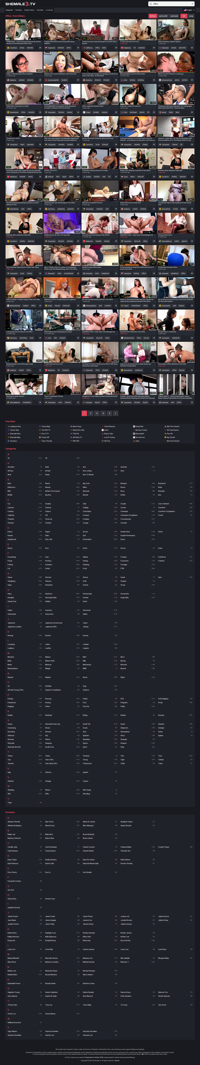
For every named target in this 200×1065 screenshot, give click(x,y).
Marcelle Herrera (62, 958)
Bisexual (100, 491)
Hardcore (62, 594)
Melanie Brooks (100, 962)
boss (97, 144)
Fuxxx (125, 177)
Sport (100, 747)
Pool (100, 703)
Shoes (62, 728)
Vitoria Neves (62, 1014)
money (175, 209)
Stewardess (138, 732)
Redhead (62, 715)
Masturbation (25, 668)
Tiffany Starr (25, 1005)
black (171, 112)
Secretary (25, 732)
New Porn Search (173, 441)
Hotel (100, 601)
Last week (174, 16)
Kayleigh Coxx (62, 933)
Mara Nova (25, 962)
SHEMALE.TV (20, 4)
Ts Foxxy (138, 1005)
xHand (163, 112)
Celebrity (25, 515)
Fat (25, 568)
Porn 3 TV (45, 434)
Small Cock (62, 747)
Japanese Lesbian (25, 627)
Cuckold (138, 523)
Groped (138, 581)
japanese (30, 144)
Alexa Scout (62, 826)
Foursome (138, 561)
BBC (25, 491)
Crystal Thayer (175, 847)
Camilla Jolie (25, 847)
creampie (141, 48)
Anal (25, 475)
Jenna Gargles (62, 920)
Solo (100, 732)
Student (175, 724)
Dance (25, 532)
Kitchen (62, 635)
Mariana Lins (100, 958)
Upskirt (100, 772)
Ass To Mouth (100, 475)
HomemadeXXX (53, 80)
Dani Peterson (25, 863)
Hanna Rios (25, 899)
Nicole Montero (62, 975)
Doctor (100, 532)
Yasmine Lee (100, 1035)
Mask (25, 665)
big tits (142, 112)
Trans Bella (100, 1005)
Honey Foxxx (62, 899)
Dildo (62, 535)
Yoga (25, 803)
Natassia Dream (62, 971)
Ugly (25, 772)
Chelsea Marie (138, 847)
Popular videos (29, 10)
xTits (125, 80)
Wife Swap (100, 790)
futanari (174, 144)
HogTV (125, 306)
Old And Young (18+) (25, 690)
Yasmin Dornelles (62, 1031)
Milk (100, 661)
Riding (100, 715)
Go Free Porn (140, 437)
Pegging (25, 706)
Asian (62, 475)
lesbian (69, 112)
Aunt (138, 471)
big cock (137, 241)
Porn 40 (170, 434)
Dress (138, 539)
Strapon (138, 743)
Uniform (62, 772)
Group (138, 585)
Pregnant (138, 703)
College (100, 508)
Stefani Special (175, 996)
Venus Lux (25, 1014)
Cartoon (25, 508)
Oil (25, 686)
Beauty (62, 487)
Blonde (100, 495)
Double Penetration (138, 535)
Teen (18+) (62, 760)
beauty (174, 48)
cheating (141, 80)
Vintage (62, 781)
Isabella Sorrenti (25, 908)
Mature (62, 657)
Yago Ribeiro (25, 1031)
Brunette (175, 491)
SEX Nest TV (77, 437)
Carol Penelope (62, 847)
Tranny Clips (14, 430)
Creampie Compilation (138, 515)
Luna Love (138, 949)
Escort (138, 548)
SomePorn (13, 48)
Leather (62, 648)
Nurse (100, 677)
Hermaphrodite (62, 598)
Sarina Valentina (62, 992)
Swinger (175, 728)
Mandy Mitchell (25, 958)
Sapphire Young (25, 992)
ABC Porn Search (173, 426)
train (104, 177)
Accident (25, 467)
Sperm (100, 743)
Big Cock (100, 483)
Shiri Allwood (100, 996)
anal (107, 209)
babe (104, 48)
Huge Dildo (138, 598)
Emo (62, 548)
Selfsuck (25, 735)
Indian (25, 610)
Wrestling (100, 794)
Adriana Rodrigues (25, 826)
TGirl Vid (76, 434)
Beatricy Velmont (25, 838)
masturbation (135, 306)
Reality (25, 715)
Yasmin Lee (62, 1035)
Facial (25, 561)
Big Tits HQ (171, 437)
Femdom (62, 565)
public (177, 241)
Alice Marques (100, 826)
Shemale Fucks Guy (62, 724)
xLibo (137, 441)
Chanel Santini (100, 851)
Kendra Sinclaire (100, 933)
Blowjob (138, 483)
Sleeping (62, 743)
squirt (22, 144)
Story (138, 735)
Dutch (175, 532)
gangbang (61, 209)
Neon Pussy (77, 426)
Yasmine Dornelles (100, 1031)
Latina (62, 644)
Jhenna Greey (100, 924)
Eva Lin (62, 872)
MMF (100, 668)
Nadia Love (25, 971)
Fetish (62, 568)
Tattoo (25, 756)
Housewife (138, 594)
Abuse (117, 1060)
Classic (62, 511)
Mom (138, 657)
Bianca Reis (62, 838)
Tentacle (100, 756)
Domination (100, 539)
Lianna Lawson (100, 949)
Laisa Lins (25, 949)
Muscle (138, 668)
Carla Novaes (25, 851)
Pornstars (18, 10)
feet (55, 338)
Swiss (175, 732)
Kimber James (138, 933)
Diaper (62, 532)
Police (62, 706)
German (62, 577)
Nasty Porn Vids (78, 430)
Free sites (40, 10)
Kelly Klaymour (62, 937)
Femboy (62, 561)
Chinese (25, 523)
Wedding (25, 790)
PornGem (89, 402)
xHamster (89, 273)
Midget (62, 668)
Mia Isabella (138, 958)
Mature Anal (62, 661)
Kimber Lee (138, 937)
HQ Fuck (107, 441)
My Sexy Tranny (141, 430)
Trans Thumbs (46, 441)
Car (25, 504)
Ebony (25, 548)
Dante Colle (62, 863)
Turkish (175, 760)
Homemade (100, 594)
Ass (100, 467)
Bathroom (25, 487)
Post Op (100, 706)
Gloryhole (62, 585)
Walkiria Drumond (25, 1022)
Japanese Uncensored (62, 623)
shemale (30, 48)
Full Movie (175, 557)
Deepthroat (25, 539)
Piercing (62, 699)
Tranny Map (45, 426)
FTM (138, 568)
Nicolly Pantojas (100, 971)
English (189, 10)
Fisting (100, 561)
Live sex (50, 10)
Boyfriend (175, 483)
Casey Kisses (62, 851)
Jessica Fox (100, 920)
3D (148, 112)
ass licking (23, 338)
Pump (175, 703)
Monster (138, 665)
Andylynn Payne (138, 822)
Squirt (138, 724)
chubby (174, 177)
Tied (138, 756)
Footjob (138, 557)
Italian (100, 614)
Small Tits (100, 724)
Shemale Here (15, 434)
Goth (100, 581)
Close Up (62, 519)
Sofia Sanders (138, 996)
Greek (138, 577)
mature (135, 209)
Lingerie (100, 648)
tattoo (133, 177)
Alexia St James (100, 822)
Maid (25, 661)
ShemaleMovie (166, 241)
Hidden (62, 601)
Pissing (62, 703)
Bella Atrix (62, 834)
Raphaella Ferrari (25, 983)
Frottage (138, 565)
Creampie (138, 511)
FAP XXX (76, 441)
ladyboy (183, 209)
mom (97, 273)
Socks (100, 728)
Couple (138, 504)
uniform (184, 80)
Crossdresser (138, 519)
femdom (61, 112)
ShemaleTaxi (14, 112)
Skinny (62, 739)
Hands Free (25, 601)
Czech (175, 515)
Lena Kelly (62, 949)
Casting (25, 511)
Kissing (25, 635)
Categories (9, 10)
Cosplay (100, 519)
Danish (25, 535)
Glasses (62, 581)
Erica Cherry (25, 872)
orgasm (25, 306)
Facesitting (25, 557)
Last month (163, 16)
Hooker (100, 598)
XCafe (50, 306)
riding (145, 241)
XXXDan (50, 177)
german (184, 241)
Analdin (88, 177)
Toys (175, 756)
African (25, 471)
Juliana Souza (175, 916)
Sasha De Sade (62, 996)
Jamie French (25, 916)
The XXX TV (45, 430)
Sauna (25, 724)
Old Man (62, 686)
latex (177, 112)
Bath (25, 483)
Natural (25, 677)
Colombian (100, 511)
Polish (100, 699)
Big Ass (62, 495)
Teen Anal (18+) (62, 763)
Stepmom (138, 728)
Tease (62, 756)
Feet (62, 557)
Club (100, 504)
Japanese (25, 623)
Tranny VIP (45, 437)
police (177, 80)
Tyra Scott (175, 1005)
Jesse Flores (100, 916)
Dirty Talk (62, 539)
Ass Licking (100, 471)
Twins (175, 763)
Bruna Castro (100, 838)
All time (153, 16)
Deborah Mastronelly (100, 863)
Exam (175, 548)
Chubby (62, 504)
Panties (25, 699)
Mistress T (138, 962)
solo (22, 209)
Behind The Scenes (62, 491)
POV (138, 699)
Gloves (100, 577)
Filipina (100, 557)
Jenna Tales (62, 924)
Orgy (100, 686)
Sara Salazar (25, 996)
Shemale (25, 743)
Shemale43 (140, 434)
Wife (62, 794)
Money (138, 661)
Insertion (62, 610)
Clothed (62, 523)
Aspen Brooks (138, 826)
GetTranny (51, 209)
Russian (175, 715)
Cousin (138, 508)
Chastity (25, 519)
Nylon (138, 677)
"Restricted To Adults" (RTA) (94, 1057)
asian (59, 273)
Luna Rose (175, 949)
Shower (62, 732)
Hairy (25, 594)
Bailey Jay (25, 834)
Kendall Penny (62, 940)
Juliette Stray (175, 920)
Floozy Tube (108, 434)
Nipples (62, 677)
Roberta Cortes (100, 983)
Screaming (25, 728)
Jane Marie (25, 920)
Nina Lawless (100, 975)
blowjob (106, 80)
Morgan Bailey (175, 958)
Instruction (62, 614)
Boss (138, 491)
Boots (138, 487)
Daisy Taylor (25, 860)
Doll (100, 535)
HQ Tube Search (173, 430)
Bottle (138, 495)
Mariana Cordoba (62, 962)
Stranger (138, 739)
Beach (62, 483)
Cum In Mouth (175, 504)
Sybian (175, 735)
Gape (25, 585)
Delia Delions (138, 860)
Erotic (100, 548)
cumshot (31, 112)
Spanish (100, 735)
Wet (25, 794)
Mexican (62, 665)
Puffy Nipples (175, 699)
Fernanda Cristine (25, 881)
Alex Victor (62, 822)
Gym (175, 577)
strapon (181, 306)
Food (100, 568)
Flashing (100, 565)
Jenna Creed (62, 916)
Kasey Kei (25, 940)
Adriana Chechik (25, 822)
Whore (62, 790)
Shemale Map (15, 437)
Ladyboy (25, 648)
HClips (88, 112)
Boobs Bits (139, 426)
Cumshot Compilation (175, 511)
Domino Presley (138, 863)
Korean (100, 635)
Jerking (100, 627)
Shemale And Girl (25, 747)
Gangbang (25, 581)
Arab (62, 467)
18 (134, 48)
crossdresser (68, 273)
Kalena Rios (25, 933)
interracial (66, 306)
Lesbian (100, 644)
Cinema (62, 508)
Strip (138, 747)
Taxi (25, 760)
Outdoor (100, 690)
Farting (25, 565)
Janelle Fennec (25, 924)
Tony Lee (62, 1005)
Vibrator (25, 781)
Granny (100, 585)
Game (25, 577)
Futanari (175, 561)
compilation (27, 402)
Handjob (25, 598)
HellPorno (89, 48)
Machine (25, 657)
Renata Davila (62, 983)
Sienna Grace (138, 992)
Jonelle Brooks (138, 920)
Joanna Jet (138, 916)
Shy (62, 735)
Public (138, 706)
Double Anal (138, 532)
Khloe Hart (100, 937)
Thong (100, 760)
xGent (106, 430)
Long (191, 16)
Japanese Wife (62, 627)
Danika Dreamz (62, 860)
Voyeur (100, 781)
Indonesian (25, 614)
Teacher (25, 763)
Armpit (62, 471)
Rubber (138, 715)
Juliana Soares (138, 924)
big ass (57, 306)
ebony (22, 48)
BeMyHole (127, 48)
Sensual (25, 739)
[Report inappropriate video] (40, 48)
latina (64, 177)
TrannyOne (51, 48)
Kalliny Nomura (25, 937)
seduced (141, 177)
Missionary (100, 665)
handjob (64, 80)
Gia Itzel (25, 890)
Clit (62, 515)
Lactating (25, 644)
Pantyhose (25, 703)
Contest (100, 515)
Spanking (100, 739)
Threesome (100, 763)
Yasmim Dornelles (25, 1035)
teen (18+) (182, 48)
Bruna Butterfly (100, 834)
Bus (175, 495)
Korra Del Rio (138, 940)
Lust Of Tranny (109, 437)
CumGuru (13, 441)
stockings (133, 112)
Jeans (100, 623)
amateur (21, 80)
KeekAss (13, 80)
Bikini (100, 487)
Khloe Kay (100, 940)
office (69, 48)
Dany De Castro (100, 860)
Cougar (100, 523)
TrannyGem (51, 112)
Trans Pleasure (109, 426)
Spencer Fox (175, 992)
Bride (175, 487)
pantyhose (105, 273)
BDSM (25, 495)
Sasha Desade (100, 992)
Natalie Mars (25, 975)
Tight (138, 760)
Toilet (138, 763)
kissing (132, 80)
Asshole (138, 467)
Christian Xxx (138, 851)
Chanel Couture (100, 847)
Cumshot (175, 508)
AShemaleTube (166, 80)
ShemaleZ (165, 48)
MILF (58, 177)
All (184, 16)
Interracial (100, 610)
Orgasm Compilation (62, 690)
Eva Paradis (100, 872)
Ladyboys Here (15, 426)
